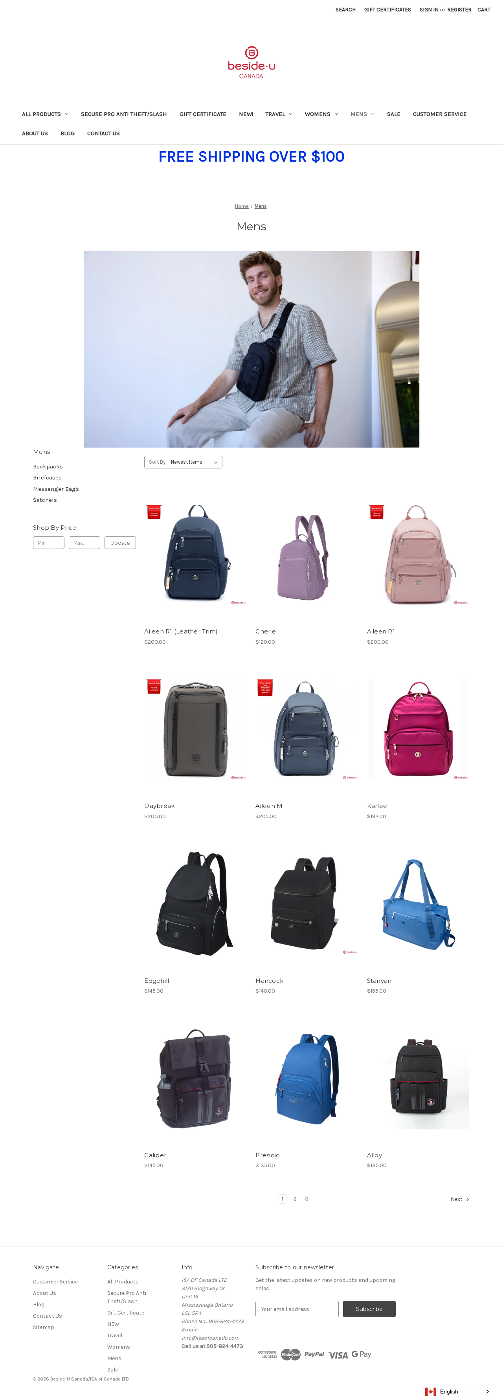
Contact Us (103, 133)
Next (457, 1199)
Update (120, 543)
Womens (317, 114)
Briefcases (47, 477)
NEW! (246, 114)
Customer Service (440, 114)
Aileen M (269, 806)
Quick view (189, 541)
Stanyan (379, 980)
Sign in (429, 9)
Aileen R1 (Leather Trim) (181, 631)
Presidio (267, 1155)
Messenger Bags (56, 488)
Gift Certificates (387, 9)
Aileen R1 (381, 631)
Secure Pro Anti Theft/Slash (124, 114)
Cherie (265, 631)
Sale (393, 114)
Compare (193, 556)
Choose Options (196, 569)
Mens (359, 114)
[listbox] (196, 462)
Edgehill (156, 980)
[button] (456, 1391)
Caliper (155, 1155)
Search (346, 9)
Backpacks (48, 466)
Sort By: (158, 462)
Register (459, 9)
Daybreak (159, 806)
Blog (68, 133)
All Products (41, 114)
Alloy (374, 1155)
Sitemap (43, 1327)
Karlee (377, 806)
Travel (275, 114)
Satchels (45, 499)
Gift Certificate (203, 114)
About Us (35, 133)
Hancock (269, 980)
